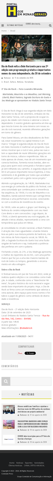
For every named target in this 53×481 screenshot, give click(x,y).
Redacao (7, 78)
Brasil (6, 82)
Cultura (13, 82)
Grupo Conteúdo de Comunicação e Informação (34, 476)
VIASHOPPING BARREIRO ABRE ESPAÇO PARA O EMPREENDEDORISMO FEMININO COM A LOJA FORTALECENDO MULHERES (33, 424)
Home (4, 30)
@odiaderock (25, 328)
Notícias (20, 82)
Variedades (29, 82)
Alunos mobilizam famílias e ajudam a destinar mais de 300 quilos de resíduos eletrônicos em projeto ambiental (34, 409)
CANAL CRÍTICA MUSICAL (34, 465)
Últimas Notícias (15, 465)
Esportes (28, 463)
